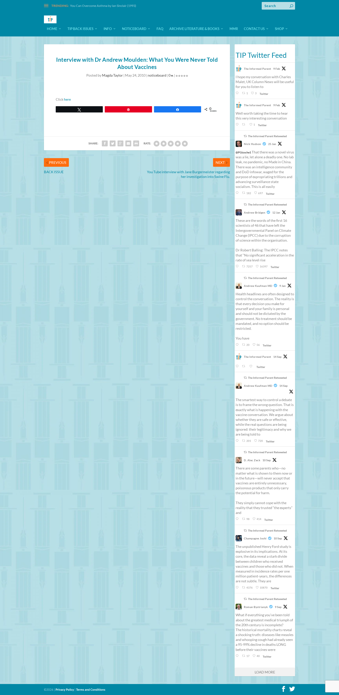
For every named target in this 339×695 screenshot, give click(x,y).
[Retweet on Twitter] (245, 136)
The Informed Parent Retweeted (267, 136)
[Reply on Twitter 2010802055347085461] (238, 266)
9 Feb (276, 68)
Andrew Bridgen (254, 212)
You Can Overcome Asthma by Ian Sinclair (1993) (103, 5)
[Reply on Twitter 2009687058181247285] (238, 345)
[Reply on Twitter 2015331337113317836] (238, 193)
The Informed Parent (257, 68)
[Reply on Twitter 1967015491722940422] (238, 441)
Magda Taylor (112, 75)
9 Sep (278, 607)
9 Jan (282, 285)
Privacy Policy (65, 689)
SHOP (279, 29)
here (67, 99)
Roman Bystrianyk (256, 607)
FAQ (160, 29)
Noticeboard (134, 29)
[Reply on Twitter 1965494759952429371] (238, 656)
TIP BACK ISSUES (80, 29)
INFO (108, 29)
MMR (234, 29)
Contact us (254, 29)
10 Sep (266, 460)
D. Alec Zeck (252, 460)
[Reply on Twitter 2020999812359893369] (238, 93)
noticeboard (157, 75)
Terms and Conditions (90, 689)
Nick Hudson (252, 144)
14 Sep (277, 356)
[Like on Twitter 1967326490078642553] (251, 366)
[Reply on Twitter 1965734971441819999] (238, 519)
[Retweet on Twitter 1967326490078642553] (244, 366)
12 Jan (276, 212)
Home (52, 29)
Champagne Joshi (255, 538)
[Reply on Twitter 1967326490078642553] (238, 366)
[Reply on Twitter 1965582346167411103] (238, 587)
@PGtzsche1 (243, 152)
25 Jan (272, 144)
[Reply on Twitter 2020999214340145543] (238, 124)
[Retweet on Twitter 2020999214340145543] (244, 124)
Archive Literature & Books (194, 29)
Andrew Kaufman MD (258, 285)
